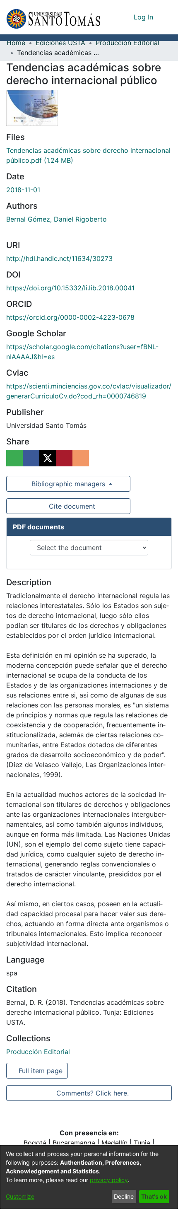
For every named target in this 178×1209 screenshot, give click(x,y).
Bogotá (35, 1143)
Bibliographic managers (68, 484)
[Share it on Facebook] (31, 458)
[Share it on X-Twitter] (47, 458)
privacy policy (109, 1179)
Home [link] (16, 43)
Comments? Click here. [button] (92, 1093)
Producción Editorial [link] (127, 43)
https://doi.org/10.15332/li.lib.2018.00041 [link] (70, 288)
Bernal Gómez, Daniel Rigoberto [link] (56, 219)
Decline (124, 1196)
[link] (38, 1051)
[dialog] (89, 1177)
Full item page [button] (41, 1071)
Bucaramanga (74, 1143)
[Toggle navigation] (165, 17)
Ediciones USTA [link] (60, 43)
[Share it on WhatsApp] (14, 458)
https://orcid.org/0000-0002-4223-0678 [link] (70, 317)
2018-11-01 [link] (23, 190)
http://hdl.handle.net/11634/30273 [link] (59, 258)
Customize (20, 1196)
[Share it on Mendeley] (64, 458)
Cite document (71, 506)
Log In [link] (144, 17)
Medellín (114, 1143)
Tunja (142, 1143)
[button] (53, 17)
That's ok (154, 1196)
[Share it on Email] (80, 458)
